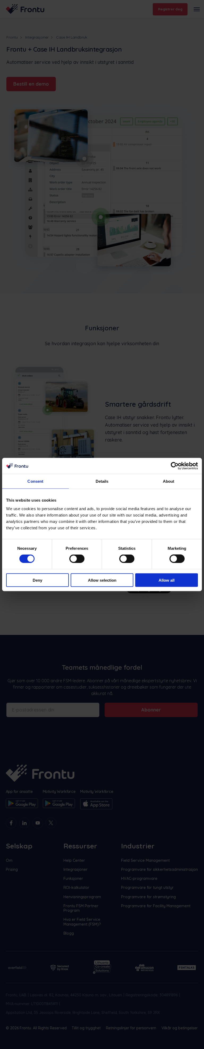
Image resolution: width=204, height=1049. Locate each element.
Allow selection (102, 580)
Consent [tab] (35, 481)
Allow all (167, 580)
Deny (37, 580)
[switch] (76, 559)
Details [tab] (102, 481)
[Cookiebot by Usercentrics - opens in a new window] (174, 466)
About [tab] (169, 481)
